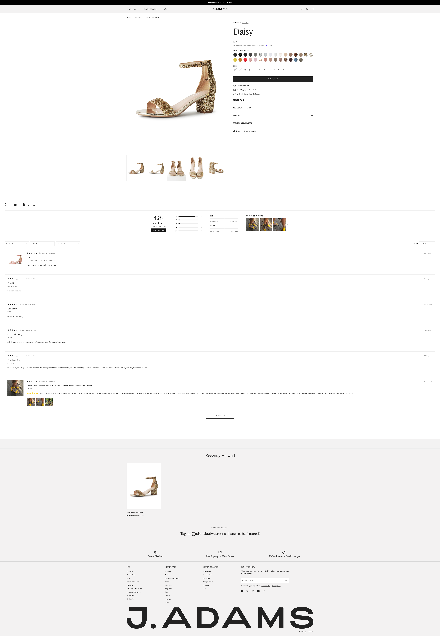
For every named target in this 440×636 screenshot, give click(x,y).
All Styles (168, 571)
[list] (176, 87)
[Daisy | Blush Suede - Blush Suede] (265, 60)
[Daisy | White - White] (270, 55)
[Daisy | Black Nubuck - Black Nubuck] (235, 55)
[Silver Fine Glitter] (135, 515)
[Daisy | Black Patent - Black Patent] (240, 55)
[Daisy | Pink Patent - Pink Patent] (255, 60)
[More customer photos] (287, 224)
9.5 (274, 70)
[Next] (220, 88)
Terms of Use (265, 586)
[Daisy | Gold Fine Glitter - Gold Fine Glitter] (301, 55)
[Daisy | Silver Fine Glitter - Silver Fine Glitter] (255, 55)
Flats (166, 592)
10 (278, 70)
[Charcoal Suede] (133, 515)
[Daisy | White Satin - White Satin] (276, 55)
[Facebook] (242, 591)
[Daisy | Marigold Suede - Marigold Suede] (240, 60)
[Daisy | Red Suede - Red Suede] (245, 60)
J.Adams (310, 631)
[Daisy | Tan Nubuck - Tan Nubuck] (291, 55)
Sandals (167, 596)
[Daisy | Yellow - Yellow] (235, 60)
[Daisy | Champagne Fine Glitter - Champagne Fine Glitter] (281, 60)
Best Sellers (207, 571)
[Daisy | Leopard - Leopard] (296, 55)
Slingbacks (168, 585)
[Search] (302, 9)
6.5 (245, 70)
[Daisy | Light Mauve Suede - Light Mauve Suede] (260, 60)
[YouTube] (258, 591)
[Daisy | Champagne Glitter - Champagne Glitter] (286, 60)
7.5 (254, 70)
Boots (167, 602)
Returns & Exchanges (134, 592)
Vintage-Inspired (208, 582)
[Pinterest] (247, 591)
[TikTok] (264, 591)
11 (283, 70)
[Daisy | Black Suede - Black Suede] (245, 55)
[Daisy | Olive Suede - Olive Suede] (301, 60)
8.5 (264, 70)
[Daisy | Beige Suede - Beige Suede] (286, 55)
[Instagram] (253, 591)
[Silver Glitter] (137, 515)
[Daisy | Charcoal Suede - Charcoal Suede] (250, 55)
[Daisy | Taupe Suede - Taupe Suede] (276, 60)
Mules (167, 582)
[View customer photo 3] (279, 224)
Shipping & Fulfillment (134, 589)
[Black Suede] (131, 515)
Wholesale (130, 596)
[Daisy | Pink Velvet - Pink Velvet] (250, 60)
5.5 (235, 70)
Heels (167, 575)
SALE (204, 589)
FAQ (128, 578)
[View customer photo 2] (266, 224)
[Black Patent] (129, 515)
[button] (312, 9)
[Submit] (286, 580)
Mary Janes (168, 589)
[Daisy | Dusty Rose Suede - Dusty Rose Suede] (270, 60)
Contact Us (130, 599)
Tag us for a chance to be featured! (220, 534)
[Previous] (132, 88)
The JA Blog (131, 575)
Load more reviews (220, 416)
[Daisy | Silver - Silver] (265, 55)
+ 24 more (140, 515)
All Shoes (138, 17)
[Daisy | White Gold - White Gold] (311, 55)
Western (206, 585)
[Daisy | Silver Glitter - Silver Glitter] (260, 55)
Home (129, 17)
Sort (416, 243)
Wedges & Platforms (172, 578)
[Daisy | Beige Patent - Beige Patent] (281, 55)
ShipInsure (130, 585)
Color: (241, 50)
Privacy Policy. (276, 586)
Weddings (206, 578)
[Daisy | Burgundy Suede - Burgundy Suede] (291, 60)
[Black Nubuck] (127, 515)
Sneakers (168, 599)
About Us (130, 571)
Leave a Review (158, 230)
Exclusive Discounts (133, 582)
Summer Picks (207, 575)
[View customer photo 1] (252, 224)
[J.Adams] (220, 9)
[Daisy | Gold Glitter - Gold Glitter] (306, 55)
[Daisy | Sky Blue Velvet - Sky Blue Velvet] (296, 60)
